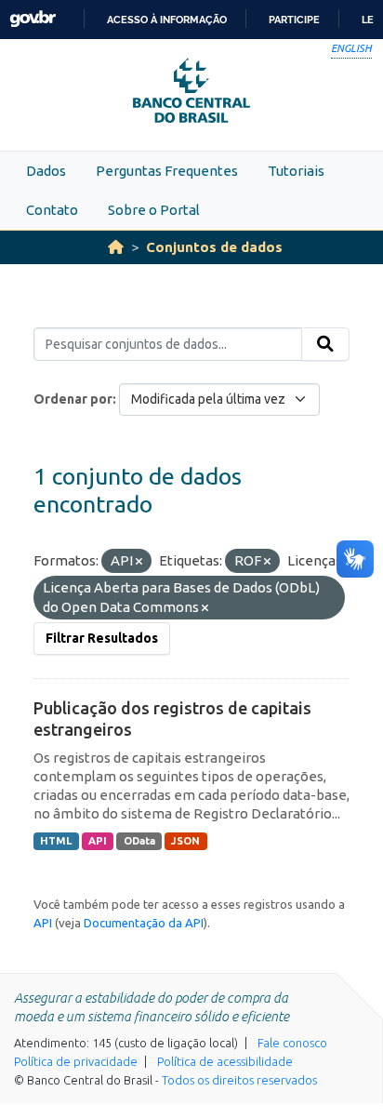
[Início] (116, 247)
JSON (185, 840)
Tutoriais (296, 171)
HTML (56, 840)
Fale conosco (292, 1042)
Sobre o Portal (154, 210)
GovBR (32, 19)
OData (139, 840)
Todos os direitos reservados (239, 1079)
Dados (46, 171)
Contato (52, 210)
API (97, 840)
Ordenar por (72, 399)
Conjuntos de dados (214, 247)
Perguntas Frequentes (167, 171)
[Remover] (139, 561)
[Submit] (325, 344)
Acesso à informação (167, 19)
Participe (294, 19)
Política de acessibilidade (225, 1061)
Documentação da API (144, 922)
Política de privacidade (76, 1061)
